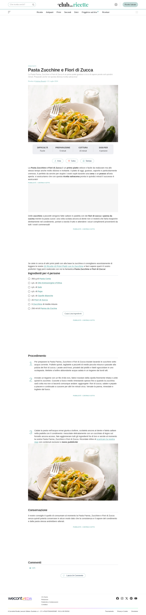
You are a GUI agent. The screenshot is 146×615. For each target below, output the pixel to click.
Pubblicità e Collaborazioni (49, 602)
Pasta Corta (45, 279)
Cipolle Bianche (45, 296)
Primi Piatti (32, 66)
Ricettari (105, 12)
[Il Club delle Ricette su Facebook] (117, 599)
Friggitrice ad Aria (89, 12)
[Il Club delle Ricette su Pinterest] (131, 599)
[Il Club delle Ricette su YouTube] (135, 599)
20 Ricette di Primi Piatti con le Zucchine (63, 266)
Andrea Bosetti (40, 81)
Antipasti (49, 12)
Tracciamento (109, 611)
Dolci (76, 12)
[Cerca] (33, 4)
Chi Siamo (44, 597)
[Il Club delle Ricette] (73, 4)
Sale (40, 287)
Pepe (40, 291)
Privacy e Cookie (122, 611)
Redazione (44, 599)
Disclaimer (134, 611)
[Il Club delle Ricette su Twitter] (126, 599)
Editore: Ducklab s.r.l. (32, 611)
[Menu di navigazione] (9, 12)
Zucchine (37, 304)
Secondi (67, 12)
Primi (59, 12)
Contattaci (44, 604)
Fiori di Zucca (41, 300)
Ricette (40, 12)
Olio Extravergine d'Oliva (50, 283)
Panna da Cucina (48, 308)
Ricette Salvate (130, 4)
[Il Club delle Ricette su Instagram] (122, 599)
